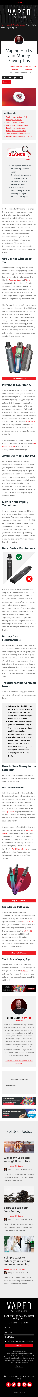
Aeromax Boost (15, 280)
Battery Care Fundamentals (16, 131)
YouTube (24, 1384)
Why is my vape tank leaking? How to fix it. (17, 1159)
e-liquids (24, 971)
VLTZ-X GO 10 (27, 921)
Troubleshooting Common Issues (18, 133)
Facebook (8, 1384)
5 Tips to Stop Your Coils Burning (16, 1209)
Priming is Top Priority (14, 120)
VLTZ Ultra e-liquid (19, 849)
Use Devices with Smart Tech (16, 117)
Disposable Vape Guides (18, 66)
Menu (20, 2)
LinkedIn (29, 1384)
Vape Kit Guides (19, 25)
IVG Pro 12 (28, 931)
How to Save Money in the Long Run (19, 136)
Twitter (13, 1384)
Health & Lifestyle (17, 1269)
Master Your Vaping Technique (17, 125)
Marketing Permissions (19, 1351)
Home (3, 25)
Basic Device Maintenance (15, 128)
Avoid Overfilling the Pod (15, 122)
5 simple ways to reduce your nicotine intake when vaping (17, 1261)
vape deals (9, 811)
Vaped (9, 25)
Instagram (19, 1384)
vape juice (30, 421)
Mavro (27, 280)
